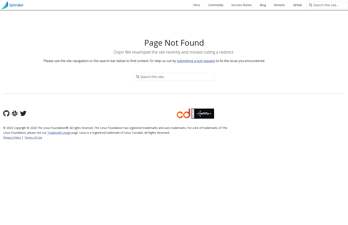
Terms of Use (33, 137)
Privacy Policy (12, 137)
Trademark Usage (59, 133)
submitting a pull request (196, 61)
